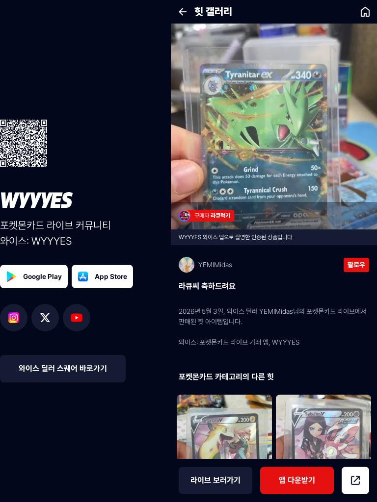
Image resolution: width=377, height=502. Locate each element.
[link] (365, 12)
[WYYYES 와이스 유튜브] (76, 317)
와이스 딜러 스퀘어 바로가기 (63, 368)
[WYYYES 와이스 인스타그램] (15, 317)
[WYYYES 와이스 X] (47, 317)
